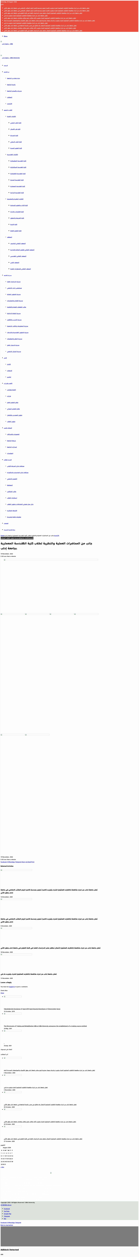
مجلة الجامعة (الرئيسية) (9, 530)
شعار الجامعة (40, 1180)
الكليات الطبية (11, 116)
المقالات (9, 97)
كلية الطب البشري (15, 123)
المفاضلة (10, 485)
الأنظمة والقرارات (8, 383)
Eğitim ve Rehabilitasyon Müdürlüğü (37, 1194)
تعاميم (9, 377)
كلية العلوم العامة (15, 231)
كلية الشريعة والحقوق (17, 218)
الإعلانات (9, 370)
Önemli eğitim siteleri (19, 1194)
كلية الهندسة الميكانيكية (18, 167)
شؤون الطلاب (11, 421)
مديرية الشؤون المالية (14, 294)
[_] (13, 1031)
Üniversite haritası (19, 1200)
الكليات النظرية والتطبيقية (15, 199)
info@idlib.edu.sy (6, 1205)
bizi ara (37, 1200)
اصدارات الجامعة (12, 447)
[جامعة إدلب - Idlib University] (8, 50)
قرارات (9, 396)
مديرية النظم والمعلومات (14, 339)
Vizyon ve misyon (6, 1197)
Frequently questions (22, 1188)
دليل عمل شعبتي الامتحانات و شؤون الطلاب (20, 504)
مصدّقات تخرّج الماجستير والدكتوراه (17, 472)
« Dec (2, 1167)
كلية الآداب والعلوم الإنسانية (19, 205)
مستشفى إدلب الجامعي (14, 288)
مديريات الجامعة (8, 275)
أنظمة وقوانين (11, 390)
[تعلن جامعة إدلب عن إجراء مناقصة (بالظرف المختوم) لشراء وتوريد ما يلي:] (16, 954)
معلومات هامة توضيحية (14, 517)
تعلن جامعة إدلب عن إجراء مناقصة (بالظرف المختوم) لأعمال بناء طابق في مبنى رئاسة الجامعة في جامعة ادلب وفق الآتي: (40, 25)
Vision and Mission (6, 1188)
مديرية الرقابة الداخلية (14, 313)
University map (22, 1191)
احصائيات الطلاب (12, 498)
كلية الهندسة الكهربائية (17, 173)
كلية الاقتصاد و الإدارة (17, 212)
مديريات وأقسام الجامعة (14, 91)
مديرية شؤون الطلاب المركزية (9, 538)
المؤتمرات (10, 453)
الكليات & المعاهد (8, 110)
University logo (47, 1188)
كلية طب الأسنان (15, 129)
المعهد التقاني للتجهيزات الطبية (20, 269)
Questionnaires (7, 1191)
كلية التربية (13, 224)
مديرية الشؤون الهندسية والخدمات (17, 332)
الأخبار (5, 358)
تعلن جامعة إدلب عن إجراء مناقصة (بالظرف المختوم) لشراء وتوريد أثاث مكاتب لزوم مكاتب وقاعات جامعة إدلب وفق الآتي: (40, 18)
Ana (6, 1194)
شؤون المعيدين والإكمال (14, 415)
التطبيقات (6, 523)
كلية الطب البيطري (16, 142)
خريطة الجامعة (11, 440)
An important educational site (22, 1185)
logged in (12, 987)
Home (2, 535)
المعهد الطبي (14, 262)
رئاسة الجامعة (11, 84)
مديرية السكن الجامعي (14, 351)
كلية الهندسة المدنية (17, 180)
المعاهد (9, 237)
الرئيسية (6, 65)
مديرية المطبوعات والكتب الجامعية (17, 326)
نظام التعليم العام (12, 402)
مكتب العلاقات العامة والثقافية (16, 307)
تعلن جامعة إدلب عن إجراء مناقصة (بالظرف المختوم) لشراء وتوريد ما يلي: (26, 15)
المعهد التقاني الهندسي (18, 256)
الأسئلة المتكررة (12, 510)
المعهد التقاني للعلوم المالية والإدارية (22, 250)
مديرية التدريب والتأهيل (14, 320)
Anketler (6, 1200)
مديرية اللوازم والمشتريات (15, 301)
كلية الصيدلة (14, 135)
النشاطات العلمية (8, 428)
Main (6, 1185)
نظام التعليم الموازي (13, 409)
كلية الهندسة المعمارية (17, 186)
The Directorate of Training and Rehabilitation (47, 1185)
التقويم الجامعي (12, 479)
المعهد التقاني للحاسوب (18, 243)
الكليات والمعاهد (23, 538)
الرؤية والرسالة (5, 1180)
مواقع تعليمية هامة (16, 1177)
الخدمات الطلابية (8, 459)
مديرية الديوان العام (13, 345)
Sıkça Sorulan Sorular (18, 1197)
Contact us (47, 1191)
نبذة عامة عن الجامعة (13, 78)
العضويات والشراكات (13, 434)
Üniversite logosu (37, 1197)
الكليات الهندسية (12, 154)
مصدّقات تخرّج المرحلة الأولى (15, 466)
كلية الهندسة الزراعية (17, 192)
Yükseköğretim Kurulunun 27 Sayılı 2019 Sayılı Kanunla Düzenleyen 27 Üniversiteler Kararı (32, 1009)
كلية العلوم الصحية (16, 148)
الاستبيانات (5, 1182)
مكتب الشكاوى (11, 491)
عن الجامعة (6, 72)
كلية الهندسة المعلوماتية (18, 161)
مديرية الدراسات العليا (14, 281)
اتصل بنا (40, 1182)
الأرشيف (9, 103)
